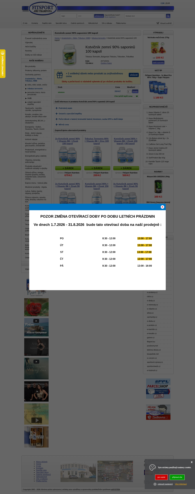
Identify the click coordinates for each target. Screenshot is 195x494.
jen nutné (161, 477)
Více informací (181, 484)
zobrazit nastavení (165, 484)
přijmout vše (177, 477)
